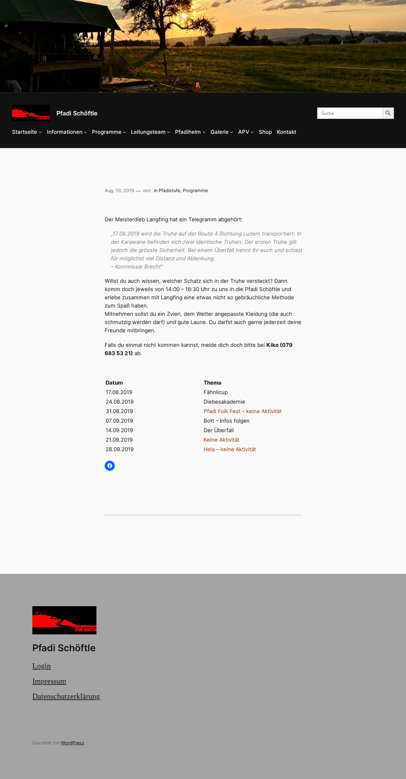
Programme (195, 190)
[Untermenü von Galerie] (231, 131)
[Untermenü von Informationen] (85, 131)
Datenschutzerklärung (66, 696)
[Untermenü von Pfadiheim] (204, 131)
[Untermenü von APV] (252, 131)
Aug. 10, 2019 (119, 190)
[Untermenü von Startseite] (40, 131)
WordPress (72, 742)
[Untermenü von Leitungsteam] (168, 131)
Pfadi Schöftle (76, 113)
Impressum (49, 681)
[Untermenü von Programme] (124, 131)
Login (41, 666)
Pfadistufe (169, 190)
